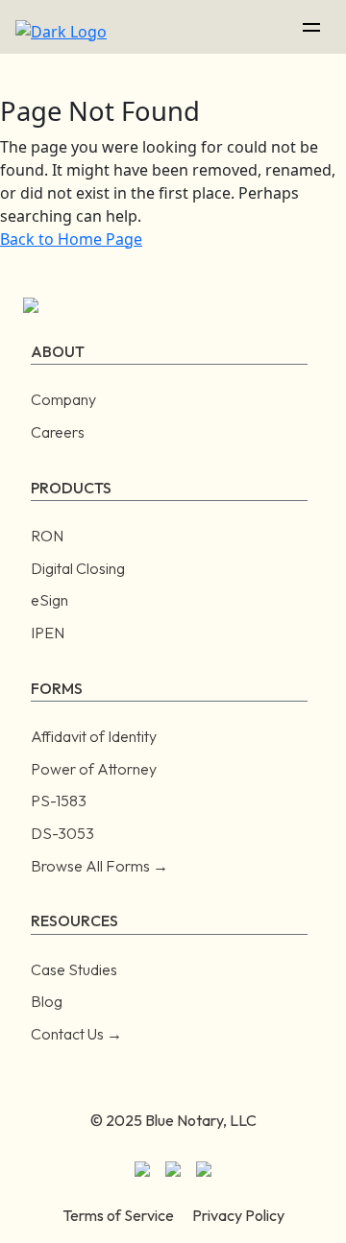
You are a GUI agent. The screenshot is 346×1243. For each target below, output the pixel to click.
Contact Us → (76, 1033)
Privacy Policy (238, 1215)
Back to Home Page (71, 239)
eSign (49, 600)
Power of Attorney (94, 768)
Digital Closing (78, 568)
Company (63, 399)
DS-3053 (62, 833)
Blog (46, 1001)
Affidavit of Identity (94, 736)
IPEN (47, 632)
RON (47, 535)
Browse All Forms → (99, 865)
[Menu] (311, 27)
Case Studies (74, 969)
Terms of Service (118, 1215)
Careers (58, 432)
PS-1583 (58, 800)
